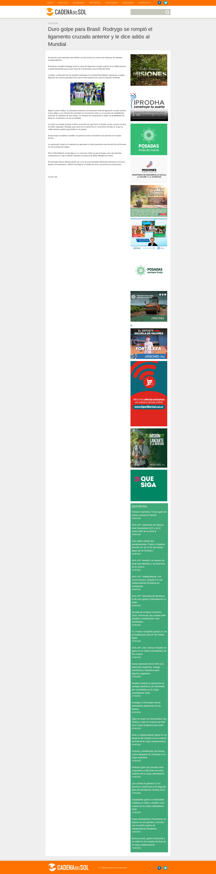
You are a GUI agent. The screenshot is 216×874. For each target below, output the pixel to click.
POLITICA (63, 3)
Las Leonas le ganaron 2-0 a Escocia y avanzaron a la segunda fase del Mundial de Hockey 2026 (149, 786)
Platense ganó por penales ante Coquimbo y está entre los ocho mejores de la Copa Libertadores (148, 770)
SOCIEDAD (128, 3)
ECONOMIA (78, 3)
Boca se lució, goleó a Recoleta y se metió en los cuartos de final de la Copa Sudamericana (149, 841)
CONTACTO (144, 3)
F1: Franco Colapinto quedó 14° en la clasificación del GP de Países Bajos (149, 634)
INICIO (50, 3)
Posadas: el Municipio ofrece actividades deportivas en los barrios (146, 705)
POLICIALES (112, 3)
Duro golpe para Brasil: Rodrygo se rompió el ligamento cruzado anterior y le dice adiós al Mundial (100, 36)
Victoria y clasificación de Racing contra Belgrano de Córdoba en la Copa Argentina (149, 754)
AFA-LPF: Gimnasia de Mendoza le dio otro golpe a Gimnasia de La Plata (149, 599)
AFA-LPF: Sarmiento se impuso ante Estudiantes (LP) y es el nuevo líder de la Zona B (147, 528)
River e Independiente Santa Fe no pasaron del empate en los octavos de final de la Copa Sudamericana (149, 738)
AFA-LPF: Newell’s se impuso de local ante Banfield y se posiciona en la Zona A (148, 563)
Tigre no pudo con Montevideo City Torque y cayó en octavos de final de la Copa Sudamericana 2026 (149, 722)
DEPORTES (95, 3)
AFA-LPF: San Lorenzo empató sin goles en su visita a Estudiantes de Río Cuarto (149, 650)
